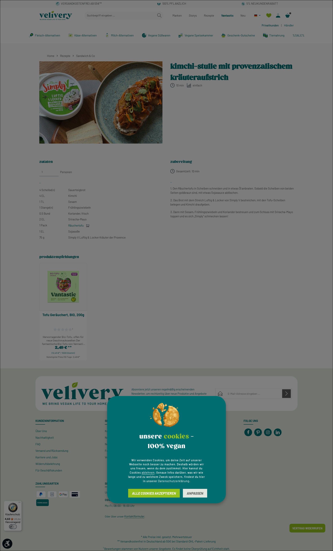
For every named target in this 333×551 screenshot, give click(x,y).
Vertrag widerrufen (307, 528)
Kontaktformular (134, 516)
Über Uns (41, 431)
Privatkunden (270, 25)
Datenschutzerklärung (173, 481)
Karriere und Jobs (46, 457)
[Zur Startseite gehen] (55, 15)
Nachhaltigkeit (44, 437)
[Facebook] (248, 432)
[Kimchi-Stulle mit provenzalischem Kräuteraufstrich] (100, 102)
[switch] (13, 526)
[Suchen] (159, 15)
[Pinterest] (258, 432)
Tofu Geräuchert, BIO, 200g (63, 315)
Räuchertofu (76, 225)
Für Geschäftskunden (48, 470)
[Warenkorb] (287, 15)
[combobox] (120, 15)
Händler (289, 25)
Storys (193, 15)
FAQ (37, 444)
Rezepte (209, 15)
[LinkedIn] (278, 432)
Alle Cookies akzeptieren (154, 493)
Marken (177, 15)
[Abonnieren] (286, 393)
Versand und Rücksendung (51, 450)
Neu (243, 15)
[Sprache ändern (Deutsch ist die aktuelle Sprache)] (257, 15)
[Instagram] (268, 432)
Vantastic (227, 15)
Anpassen (195, 493)
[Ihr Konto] (278, 15)
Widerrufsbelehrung (47, 464)
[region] (100, 102)
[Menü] (19, 503)
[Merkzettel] (268, 15)
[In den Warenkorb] (88, 225)
